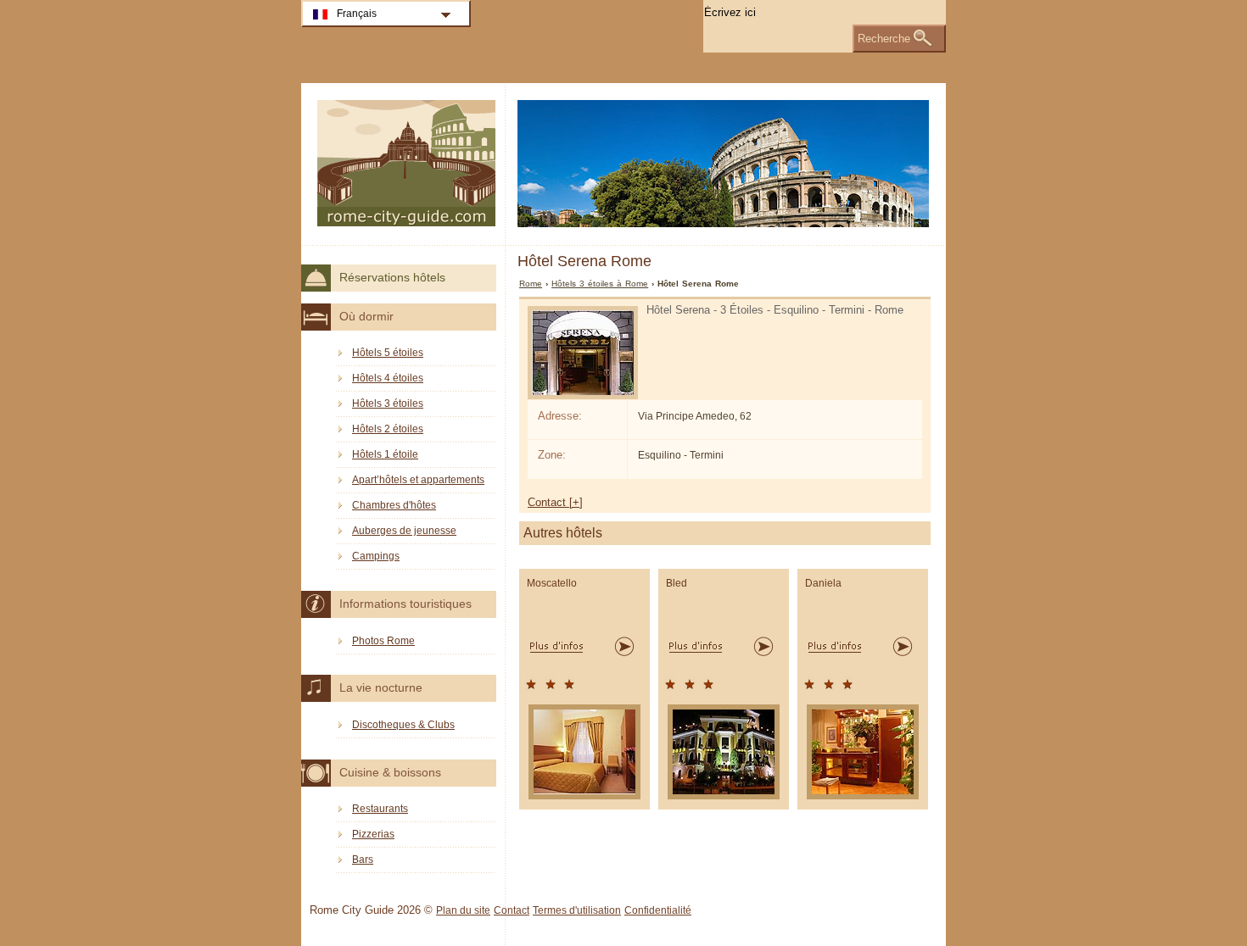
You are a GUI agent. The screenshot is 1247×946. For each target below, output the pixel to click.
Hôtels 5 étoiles (387, 353)
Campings (376, 556)
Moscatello (552, 583)
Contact (511, 910)
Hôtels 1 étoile (385, 454)
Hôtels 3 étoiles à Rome (599, 283)
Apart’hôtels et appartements (418, 480)
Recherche (884, 38)
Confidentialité (657, 910)
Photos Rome (383, 641)
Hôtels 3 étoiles (387, 403)
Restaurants (380, 809)
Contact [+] (555, 502)
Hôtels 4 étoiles (387, 378)
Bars (362, 859)
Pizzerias (373, 834)
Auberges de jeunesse (404, 531)
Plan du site (463, 910)
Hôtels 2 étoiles (387, 429)
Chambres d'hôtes (394, 505)
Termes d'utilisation (577, 910)
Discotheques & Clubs (403, 725)
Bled (676, 583)
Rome (530, 283)
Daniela (823, 583)
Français (357, 13)
